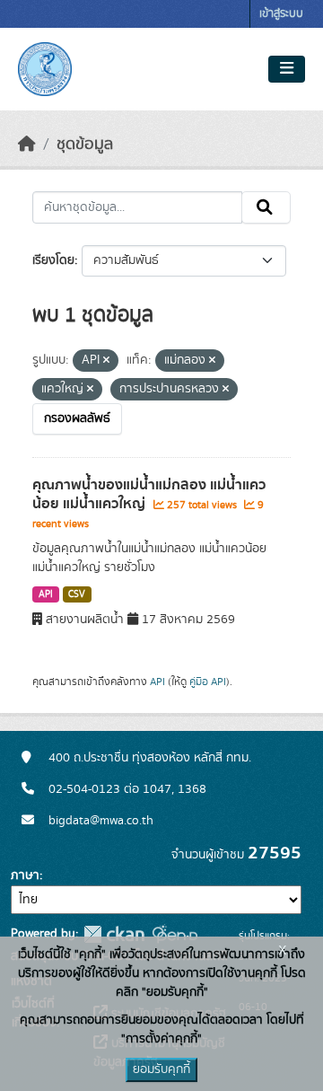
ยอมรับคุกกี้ (161, 1069)
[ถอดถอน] (106, 361)
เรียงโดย (53, 260)
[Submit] (266, 207)
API (46, 594)
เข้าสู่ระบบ (281, 13)
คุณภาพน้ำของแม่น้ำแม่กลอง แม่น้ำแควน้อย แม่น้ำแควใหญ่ (149, 494)
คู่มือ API (207, 681)
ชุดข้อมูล (85, 144)
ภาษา (25, 875)
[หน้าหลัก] (27, 144)
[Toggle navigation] (286, 69)
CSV (76, 594)
